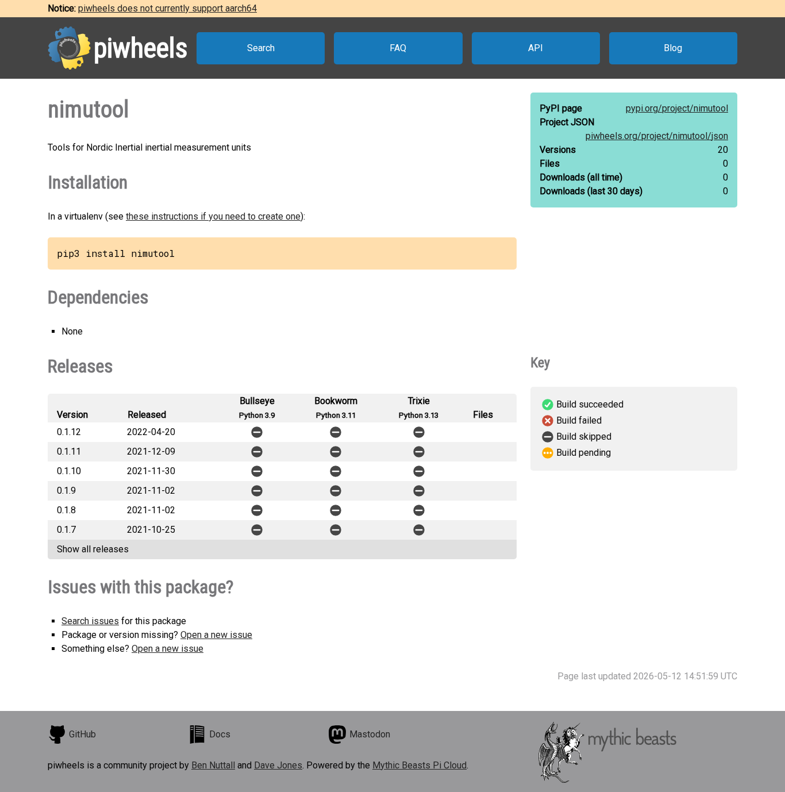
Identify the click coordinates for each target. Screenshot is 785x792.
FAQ (398, 48)
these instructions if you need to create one (213, 216)
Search (261, 48)
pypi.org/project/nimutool (677, 108)
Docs (219, 734)
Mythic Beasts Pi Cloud (419, 765)
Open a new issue (216, 634)
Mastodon (369, 734)
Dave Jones (278, 765)
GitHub (82, 734)
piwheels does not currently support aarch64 (167, 8)
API (535, 48)
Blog (673, 48)
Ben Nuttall (213, 765)
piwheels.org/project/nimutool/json (657, 135)
